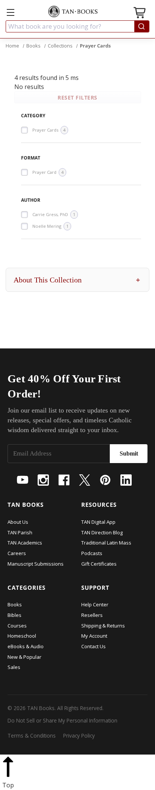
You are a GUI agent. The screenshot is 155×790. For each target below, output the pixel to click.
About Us (18, 521)
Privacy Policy (79, 735)
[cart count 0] (140, 13)
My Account (94, 635)
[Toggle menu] (10, 12)
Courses (17, 625)
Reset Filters (77, 97)
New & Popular (24, 656)
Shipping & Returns (103, 625)
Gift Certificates (99, 563)
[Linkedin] (126, 480)
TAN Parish (20, 532)
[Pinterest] (105, 480)
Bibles (14, 615)
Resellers (92, 615)
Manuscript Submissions (36, 563)
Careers (17, 553)
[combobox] (77, 26)
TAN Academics (25, 542)
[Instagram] (43, 480)
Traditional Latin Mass (106, 542)
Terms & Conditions (32, 735)
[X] (84, 480)
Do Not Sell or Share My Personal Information (62, 720)
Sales (14, 667)
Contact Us (93, 646)
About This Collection (77, 280)
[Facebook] (64, 480)
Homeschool (22, 635)
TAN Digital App (98, 521)
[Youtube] (22, 480)
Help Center (94, 604)
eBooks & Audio (26, 646)
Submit (129, 453)
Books (15, 604)
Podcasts (91, 553)
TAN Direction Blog (102, 532)
